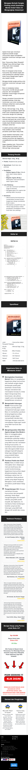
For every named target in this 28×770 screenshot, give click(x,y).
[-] (13, 739)
